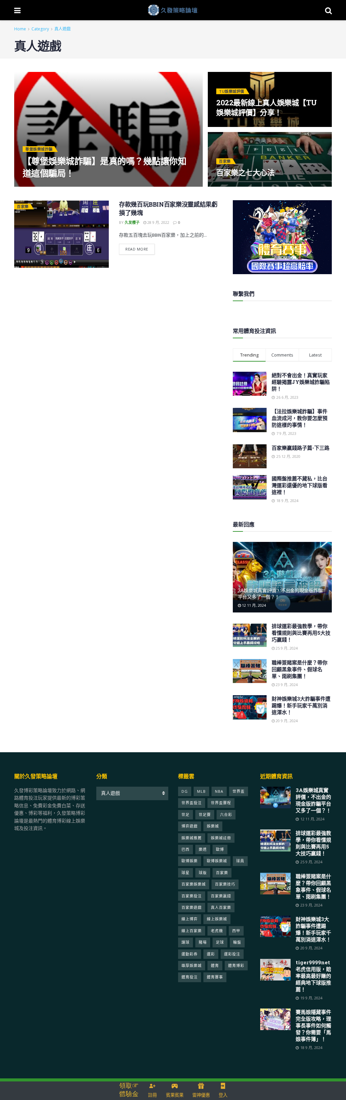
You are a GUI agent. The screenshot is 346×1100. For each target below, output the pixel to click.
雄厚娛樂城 (191, 965)
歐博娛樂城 (217, 860)
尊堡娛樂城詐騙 (39, 149)
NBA (219, 791)
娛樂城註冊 (221, 837)
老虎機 (217, 930)
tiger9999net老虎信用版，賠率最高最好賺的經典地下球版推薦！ (313, 976)
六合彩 (226, 814)
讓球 (185, 942)
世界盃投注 (191, 802)
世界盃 (238, 791)
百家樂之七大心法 (245, 172)
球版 (203, 872)
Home (20, 29)
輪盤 (237, 942)
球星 (185, 872)
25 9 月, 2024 (286, 648)
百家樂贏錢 (221, 895)
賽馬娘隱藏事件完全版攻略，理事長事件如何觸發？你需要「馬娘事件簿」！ (313, 1025)
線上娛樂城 (217, 918)
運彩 (211, 954)
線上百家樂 (191, 930)
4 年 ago (58, 186)
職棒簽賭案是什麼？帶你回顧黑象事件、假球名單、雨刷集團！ (299, 669)
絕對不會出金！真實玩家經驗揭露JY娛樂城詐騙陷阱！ (301, 382)
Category (40, 29)
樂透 (203, 849)
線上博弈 (189, 918)
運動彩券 (189, 954)
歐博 (220, 849)
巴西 (185, 849)
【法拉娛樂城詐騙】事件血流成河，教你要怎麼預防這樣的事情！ (299, 418)
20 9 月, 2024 (286, 720)
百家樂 (225, 161)
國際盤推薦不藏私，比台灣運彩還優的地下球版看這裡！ (299, 485)
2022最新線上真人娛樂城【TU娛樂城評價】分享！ (266, 107)
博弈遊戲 (189, 826)
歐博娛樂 (189, 860)
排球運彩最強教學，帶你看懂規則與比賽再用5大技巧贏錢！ (301, 633)
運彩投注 (232, 954)
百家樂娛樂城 (193, 884)
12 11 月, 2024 (253, 605)
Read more (136, 249)
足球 (220, 942)
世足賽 (205, 814)
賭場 (203, 942)
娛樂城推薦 (191, 837)
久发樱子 (35, 186)
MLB (201, 791)
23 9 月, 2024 (286, 684)
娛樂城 (213, 826)
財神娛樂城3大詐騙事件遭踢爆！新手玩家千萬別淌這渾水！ (301, 705)
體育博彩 (236, 965)
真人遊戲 (62, 29)
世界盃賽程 (221, 802)
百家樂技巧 (225, 884)
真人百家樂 (221, 907)
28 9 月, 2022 (157, 222)
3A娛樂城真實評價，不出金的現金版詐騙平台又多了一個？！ (280, 593)
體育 (215, 965)
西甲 (236, 930)
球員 (240, 860)
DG (184, 791)
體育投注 (189, 976)
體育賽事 (215, 976)
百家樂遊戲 (191, 907)
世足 (185, 814)
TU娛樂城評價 (231, 91)
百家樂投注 (191, 895)
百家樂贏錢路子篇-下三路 (300, 447)
